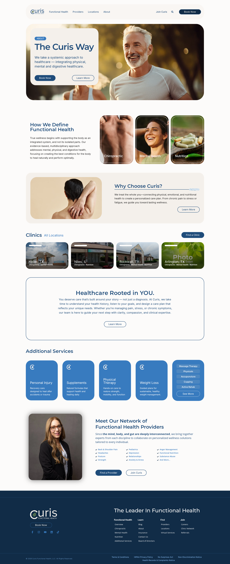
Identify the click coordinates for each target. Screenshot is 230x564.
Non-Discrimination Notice (190, 557)
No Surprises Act (165, 557)
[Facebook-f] (32, 532)
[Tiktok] (58, 532)
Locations (93, 11)
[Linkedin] (51, 532)
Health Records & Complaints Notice (158, 560)
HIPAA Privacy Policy (143, 557)
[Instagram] (38, 532)
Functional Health (58, 11)
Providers (78, 11)
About (106, 11)
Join (182, 519)
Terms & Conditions (120, 557)
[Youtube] (45, 532)
